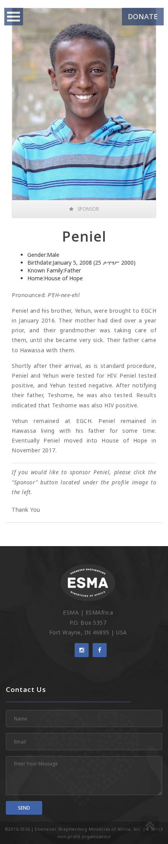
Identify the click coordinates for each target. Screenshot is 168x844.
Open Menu (13, 16)
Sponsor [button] (88, 209)
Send (24, 808)
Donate (143, 16)
